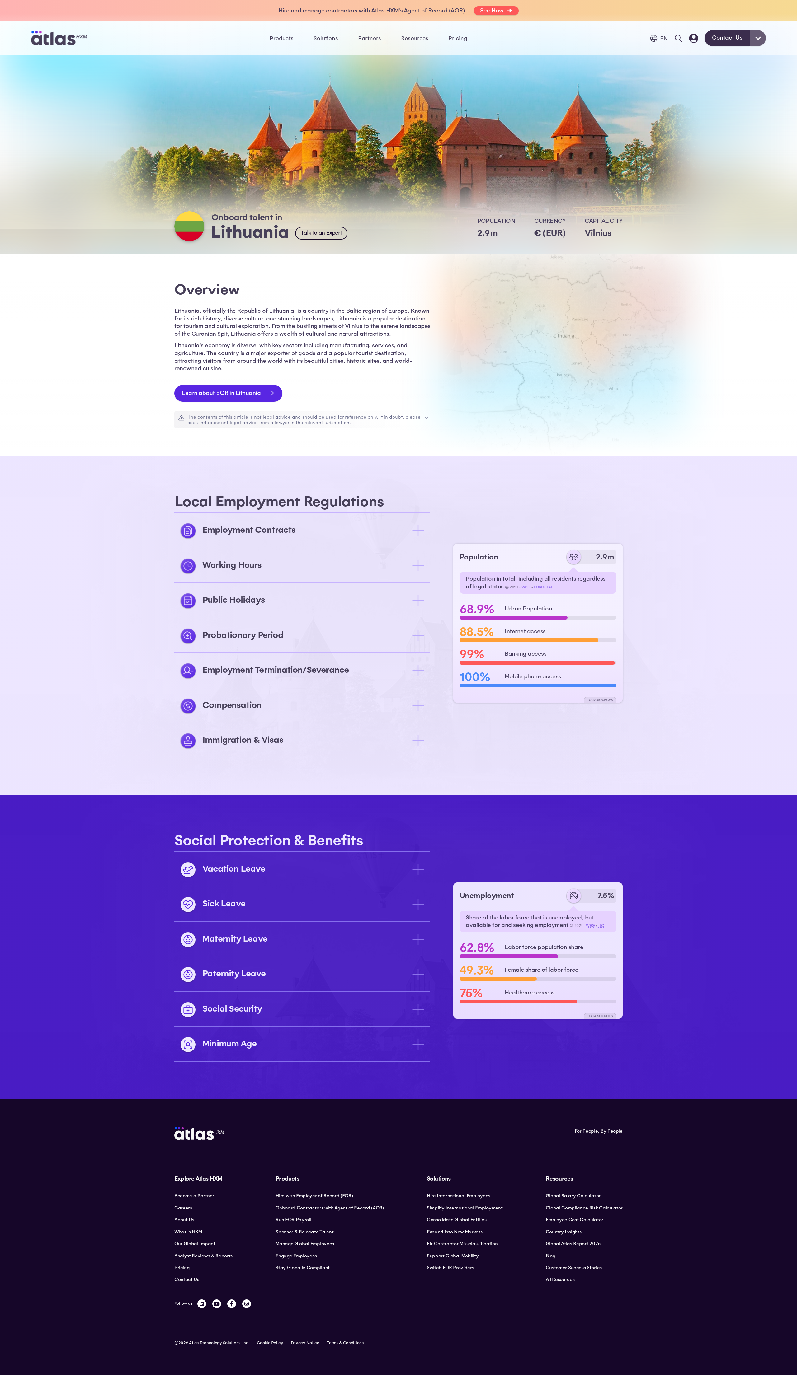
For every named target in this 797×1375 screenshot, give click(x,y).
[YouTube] (216, 1303)
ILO (601, 925)
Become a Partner (194, 1196)
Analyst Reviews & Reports (203, 1256)
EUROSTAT (543, 587)
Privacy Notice (305, 1342)
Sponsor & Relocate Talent (304, 1232)
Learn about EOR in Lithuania (221, 393)
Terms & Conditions (345, 1342)
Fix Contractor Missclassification (462, 1243)
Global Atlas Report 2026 (573, 1243)
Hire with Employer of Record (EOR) (314, 1196)
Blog (550, 1256)
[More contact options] (758, 38)
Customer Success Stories (574, 1267)
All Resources (560, 1279)
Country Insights (564, 1232)
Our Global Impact (194, 1243)
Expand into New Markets (455, 1232)
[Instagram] (246, 1303)
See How (492, 10)
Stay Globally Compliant (303, 1267)
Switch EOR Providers (450, 1267)
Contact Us (727, 37)
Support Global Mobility (453, 1256)
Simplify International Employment (464, 1208)
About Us (184, 1220)
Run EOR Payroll (293, 1220)
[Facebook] (231, 1303)
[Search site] (678, 38)
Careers (183, 1208)
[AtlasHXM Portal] (693, 38)
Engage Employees (296, 1256)
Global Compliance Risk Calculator (584, 1208)
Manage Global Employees (305, 1243)
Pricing (457, 38)
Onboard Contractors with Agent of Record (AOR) (330, 1208)
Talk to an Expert (321, 232)
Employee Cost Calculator (574, 1220)
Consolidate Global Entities (456, 1220)
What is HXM (188, 1232)
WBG (526, 587)
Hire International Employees (458, 1196)
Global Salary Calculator (573, 1196)
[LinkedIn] (201, 1303)
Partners (369, 38)
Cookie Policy (270, 1342)
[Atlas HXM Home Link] (59, 38)
